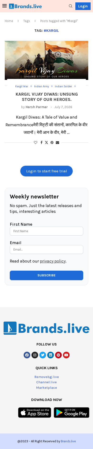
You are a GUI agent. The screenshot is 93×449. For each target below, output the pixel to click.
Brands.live (68, 441)
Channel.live (46, 382)
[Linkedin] (50, 355)
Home (9, 21)
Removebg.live (46, 377)
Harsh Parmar (37, 107)
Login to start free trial (46, 171)
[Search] (70, 6)
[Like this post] (35, 143)
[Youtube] (66, 355)
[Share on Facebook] (41, 143)
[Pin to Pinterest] (52, 143)
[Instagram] (34, 355)
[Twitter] (42, 355)
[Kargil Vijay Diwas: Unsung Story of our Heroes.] (46, 63)
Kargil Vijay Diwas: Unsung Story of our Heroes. (47, 97)
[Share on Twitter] (46, 142)
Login (83, 6)
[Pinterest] (58, 355)
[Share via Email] (57, 143)
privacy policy (53, 261)
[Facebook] (27, 355)
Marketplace (46, 387)
